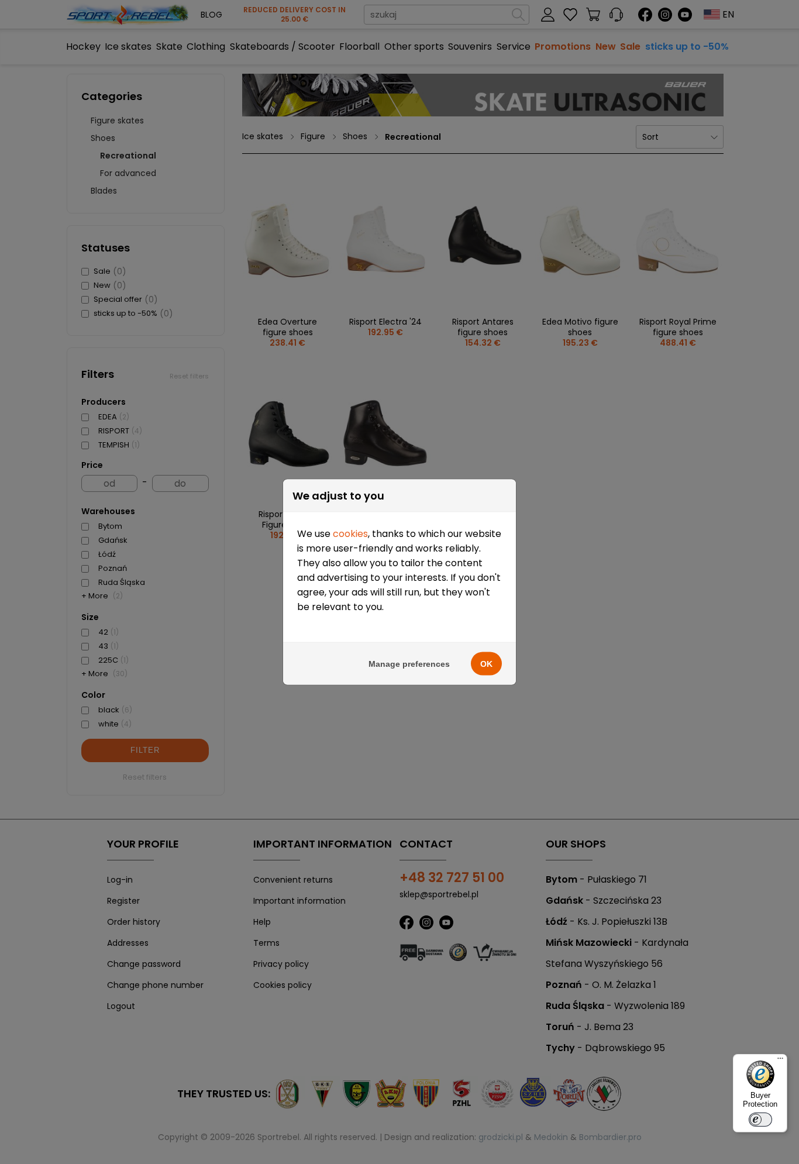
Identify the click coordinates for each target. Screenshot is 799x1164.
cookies (350, 533)
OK (486, 664)
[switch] (760, 1120)
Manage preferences (409, 664)
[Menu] (780, 1061)
